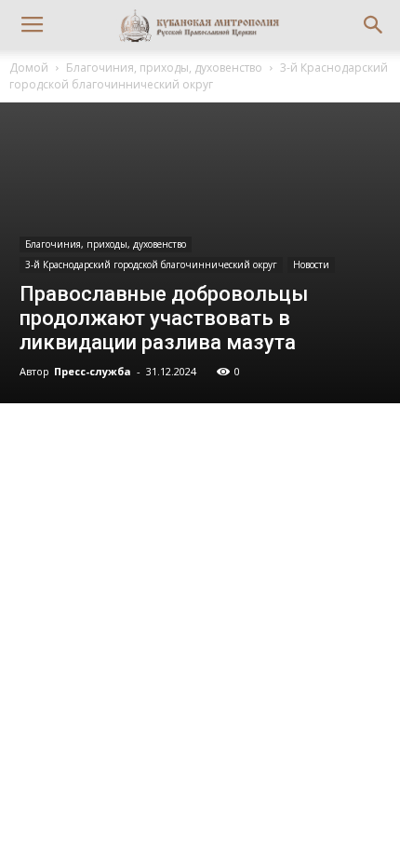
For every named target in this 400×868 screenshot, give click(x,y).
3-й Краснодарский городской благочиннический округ (198, 76)
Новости (311, 264)
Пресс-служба (92, 371)
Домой (28, 67)
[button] (374, 25)
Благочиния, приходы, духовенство (164, 67)
